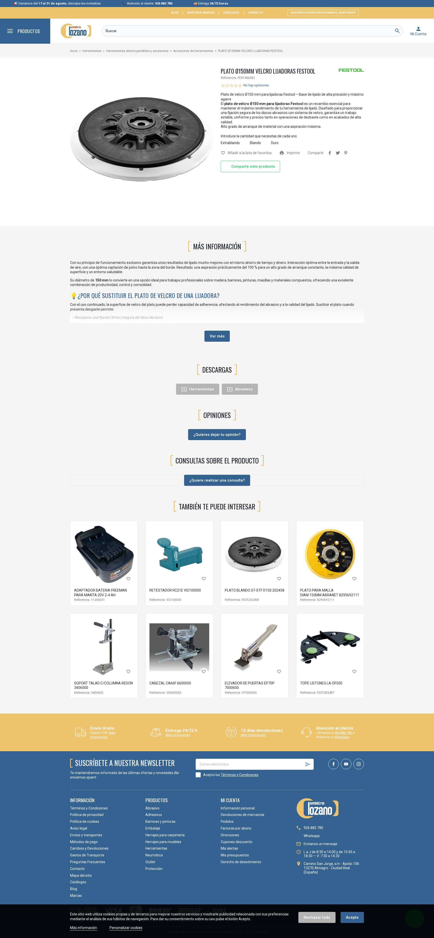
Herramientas (156, 848)
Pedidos (227, 821)
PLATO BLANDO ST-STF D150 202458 (254, 590)
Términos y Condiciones (239, 775)
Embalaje (152, 828)
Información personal (238, 808)
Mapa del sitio (81, 875)
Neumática (154, 855)
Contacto (255, 12)
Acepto (352, 917)
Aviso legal (78, 828)
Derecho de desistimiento (241, 862)
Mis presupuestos (235, 855)
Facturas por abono (236, 828)
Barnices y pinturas (160, 821)
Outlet (150, 862)
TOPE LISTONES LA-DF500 (321, 683)
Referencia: (229, 78)
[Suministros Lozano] (76, 31)
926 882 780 (343, 733)
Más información (102, 735)
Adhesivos (153, 815)
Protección (153, 869)
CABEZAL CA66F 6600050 (170, 683)
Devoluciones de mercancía (242, 815)
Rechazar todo (317, 917)
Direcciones (230, 835)
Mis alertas (229, 848)
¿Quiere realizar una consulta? (217, 480)
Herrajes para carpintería (165, 835)
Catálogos (231, 12)
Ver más (217, 336)
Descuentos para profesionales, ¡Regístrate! (323, 12)
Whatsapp (341, 737)
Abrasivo (152, 808)
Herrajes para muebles (163, 842)
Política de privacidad (86, 815)
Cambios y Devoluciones (89, 848)
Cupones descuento (236, 842)
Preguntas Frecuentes (87, 862)
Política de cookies (84, 821)
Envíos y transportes (86, 835)
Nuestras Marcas (200, 12)
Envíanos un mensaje (320, 844)
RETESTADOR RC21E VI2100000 (175, 590)
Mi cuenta (230, 799)
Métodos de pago (84, 842)
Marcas (76, 896)
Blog (175, 12)
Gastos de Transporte (87, 855)
